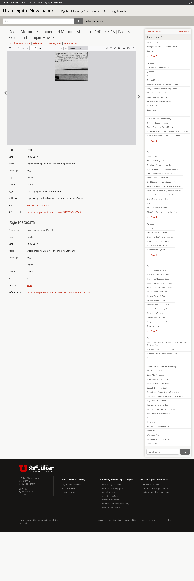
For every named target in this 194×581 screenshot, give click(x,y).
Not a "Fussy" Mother (155, 313)
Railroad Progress (154, 80)
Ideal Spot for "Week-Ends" (157, 291)
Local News (151, 110)
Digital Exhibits (108, 492)
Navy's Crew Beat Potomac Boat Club (162, 418)
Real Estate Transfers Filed (157, 405)
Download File (16, 43)
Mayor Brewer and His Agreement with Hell (164, 190)
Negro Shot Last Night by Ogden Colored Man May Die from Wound (167, 343)
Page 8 (154, 255)
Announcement (153, 76)
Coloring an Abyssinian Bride (158, 97)
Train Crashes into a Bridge (158, 241)
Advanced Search (94, 21)
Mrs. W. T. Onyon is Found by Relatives (162, 212)
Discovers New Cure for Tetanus (160, 237)
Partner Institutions (151, 484)
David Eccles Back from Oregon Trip (161, 182)
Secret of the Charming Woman (159, 309)
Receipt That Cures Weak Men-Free (161, 127)
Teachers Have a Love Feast (158, 383)
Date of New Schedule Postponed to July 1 (163, 135)
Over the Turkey (153, 326)
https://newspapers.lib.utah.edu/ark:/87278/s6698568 (54, 212)
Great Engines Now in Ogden (158, 199)
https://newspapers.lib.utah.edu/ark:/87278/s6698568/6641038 (59, 292)
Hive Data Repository (111, 507)
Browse (14, 2)
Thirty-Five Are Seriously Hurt (158, 106)
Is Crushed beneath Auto (157, 245)
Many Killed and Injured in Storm (160, 93)
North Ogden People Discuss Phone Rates (163, 392)
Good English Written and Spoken (160, 283)
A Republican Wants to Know (158, 67)
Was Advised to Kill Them (157, 232)
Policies (169, 520)
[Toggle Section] (148, 56)
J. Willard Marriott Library (29, 478)
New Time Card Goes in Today (159, 118)
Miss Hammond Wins (155, 371)
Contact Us (26, 2)
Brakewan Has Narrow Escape (159, 101)
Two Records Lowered (155, 358)
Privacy (100, 520)
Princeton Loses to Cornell (157, 379)
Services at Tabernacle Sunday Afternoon (163, 195)
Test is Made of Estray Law (157, 177)
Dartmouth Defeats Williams (158, 439)
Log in (190, 2)
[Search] (78, 21)
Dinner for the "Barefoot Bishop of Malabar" (164, 353)
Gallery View (55, 43)
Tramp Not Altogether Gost (158, 279)
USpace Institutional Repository (115, 503)
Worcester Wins (153, 435)
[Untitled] (151, 63)
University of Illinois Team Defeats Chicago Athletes (167, 131)
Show (29, 285)
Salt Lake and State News (157, 208)
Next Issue (184, 31)
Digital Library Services (71, 484)
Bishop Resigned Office (156, 300)
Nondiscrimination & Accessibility (122, 520)
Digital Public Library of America (156, 492)
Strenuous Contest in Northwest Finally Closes (165, 396)
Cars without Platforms (156, 317)
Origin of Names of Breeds (157, 123)
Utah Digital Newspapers (112, 488)
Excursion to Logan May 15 (157, 160)
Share (27, 43)
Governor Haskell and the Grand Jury (161, 366)
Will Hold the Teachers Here (158, 426)
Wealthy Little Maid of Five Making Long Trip (164, 84)
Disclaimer (156, 520)
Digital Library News (110, 499)
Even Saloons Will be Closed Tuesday (161, 409)
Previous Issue (154, 31)
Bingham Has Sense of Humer (159, 322)
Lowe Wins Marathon (155, 375)
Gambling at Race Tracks (157, 270)
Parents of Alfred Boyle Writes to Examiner (164, 186)
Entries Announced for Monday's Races (162, 169)
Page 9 (154, 331)
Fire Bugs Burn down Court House (160, 349)
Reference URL (40, 43)
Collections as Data (110, 496)
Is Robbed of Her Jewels (156, 249)
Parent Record (70, 43)
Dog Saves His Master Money (158, 400)
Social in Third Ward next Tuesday (160, 413)
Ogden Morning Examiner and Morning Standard (95, 11)
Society (150, 51)
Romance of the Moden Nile (158, 304)
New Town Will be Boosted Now (159, 165)
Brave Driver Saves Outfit (157, 388)
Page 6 (154, 141)
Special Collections (69, 488)
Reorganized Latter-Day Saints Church (162, 46)
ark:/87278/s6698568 (38, 205)
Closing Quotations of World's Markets (162, 173)
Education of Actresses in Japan (159, 287)
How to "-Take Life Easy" (156, 296)
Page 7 (154, 217)
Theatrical (151, 430)
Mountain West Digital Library (155, 488)
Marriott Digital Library (111, 484)
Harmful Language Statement (48, 2)
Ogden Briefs (152, 156)
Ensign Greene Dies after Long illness (162, 88)
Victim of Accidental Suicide (158, 275)
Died (149, 203)
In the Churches (153, 42)
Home (5, 2)
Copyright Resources (70, 492)
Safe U (144, 520)
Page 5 (154, 56)
